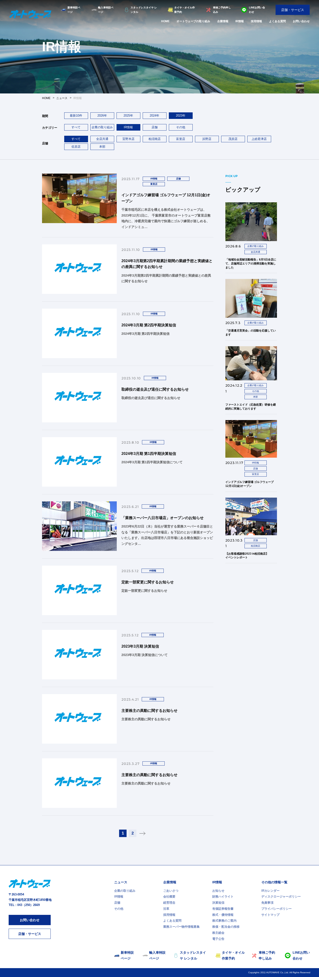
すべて (76, 127)
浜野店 (206, 139)
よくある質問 (277, 21)
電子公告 (218, 939)
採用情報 (256, 21)
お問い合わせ (301, 21)
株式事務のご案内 (224, 920)
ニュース (120, 882)
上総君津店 (259, 139)
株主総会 (218, 932)
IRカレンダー (270, 890)
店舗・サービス (292, 10)
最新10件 (76, 115)
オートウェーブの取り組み (193, 21)
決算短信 (218, 902)
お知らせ (218, 890)
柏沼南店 (155, 139)
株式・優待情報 (223, 914)
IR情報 (239, 21)
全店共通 (102, 139)
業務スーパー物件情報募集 (181, 926)
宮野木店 (128, 139)
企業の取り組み (102, 127)
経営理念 (169, 902)
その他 (180, 127)
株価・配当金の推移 (226, 926)
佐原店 (76, 146)
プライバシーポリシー (276, 908)
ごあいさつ (170, 890)
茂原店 (232, 139)
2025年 (128, 115)
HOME (165, 21)
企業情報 (222, 21)
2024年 (154, 115)
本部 (102, 146)
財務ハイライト (223, 896)
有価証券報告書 (223, 908)
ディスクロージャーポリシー (281, 896)
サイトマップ (270, 914)
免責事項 (267, 902)
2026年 (102, 115)
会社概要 (169, 896)
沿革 (166, 908)
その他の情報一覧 (274, 882)
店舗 (155, 127)
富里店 (180, 139)
